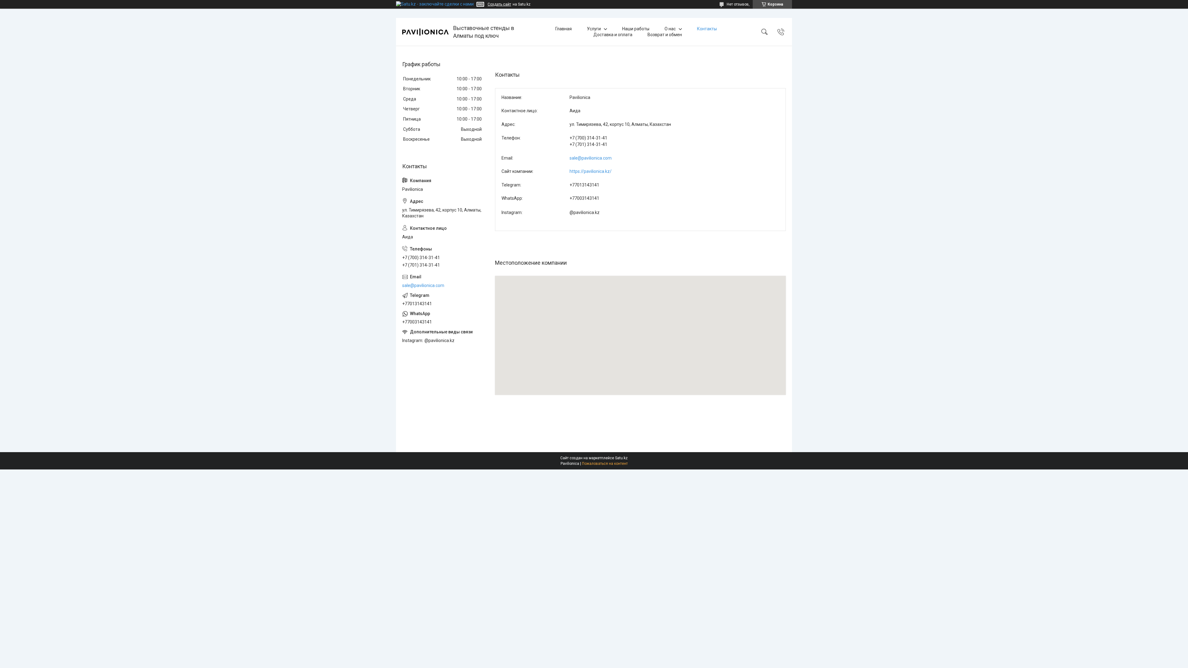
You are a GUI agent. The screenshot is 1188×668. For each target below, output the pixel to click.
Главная (563, 28)
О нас (670, 28)
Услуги (594, 28)
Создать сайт (499, 4)
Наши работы (635, 28)
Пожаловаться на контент (605, 463)
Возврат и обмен (665, 34)
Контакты (707, 28)
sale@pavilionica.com (591, 158)
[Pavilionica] (425, 32)
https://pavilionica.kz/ (591, 171)
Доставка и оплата (612, 34)
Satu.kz (621, 458)
